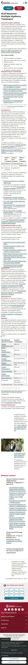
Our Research (5, 620)
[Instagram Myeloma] (22, 609)
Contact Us (14, 640)
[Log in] (26, 3)
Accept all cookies (14, 662)
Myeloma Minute (19, 8)
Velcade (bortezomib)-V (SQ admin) (7, 346)
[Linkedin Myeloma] (16, 609)
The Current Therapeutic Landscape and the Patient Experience (13, 285)
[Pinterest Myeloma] (19, 609)
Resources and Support (7, 616)
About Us (3, 627)
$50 (19, 589)
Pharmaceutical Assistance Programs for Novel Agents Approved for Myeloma (13, 292)
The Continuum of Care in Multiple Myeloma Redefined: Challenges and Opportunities (17, 489)
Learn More (14, 598)
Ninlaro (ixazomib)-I (7, 371)
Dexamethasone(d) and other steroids (11, 390)
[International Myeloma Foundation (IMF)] (11, 3)
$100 (9, 592)
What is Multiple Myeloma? (8, 612)
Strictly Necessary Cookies (9, 653)
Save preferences (14, 658)
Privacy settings (5, 639)
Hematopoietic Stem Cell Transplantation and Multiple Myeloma (14, 541)
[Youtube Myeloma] (12, 609)
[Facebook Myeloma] (5, 609)
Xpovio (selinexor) (6, 378)
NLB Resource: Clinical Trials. (13, 402)
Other (19, 595)
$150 (19, 592)
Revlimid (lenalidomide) (18, 305)
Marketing (5, 655)
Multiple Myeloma (11, 552)
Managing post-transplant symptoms (13, 197)
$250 (9, 595)
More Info (14, 650)
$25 (9, 589)
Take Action (4, 624)
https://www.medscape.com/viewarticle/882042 (15, 106)
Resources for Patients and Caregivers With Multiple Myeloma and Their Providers (17, 519)
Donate (8, 8)
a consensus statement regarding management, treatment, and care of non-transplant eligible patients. (13, 221)
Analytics (21, 653)
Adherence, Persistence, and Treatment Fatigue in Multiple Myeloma (17, 513)
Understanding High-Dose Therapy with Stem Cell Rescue (20, 455)
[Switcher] (1, 336)
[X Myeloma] (9, 609)
